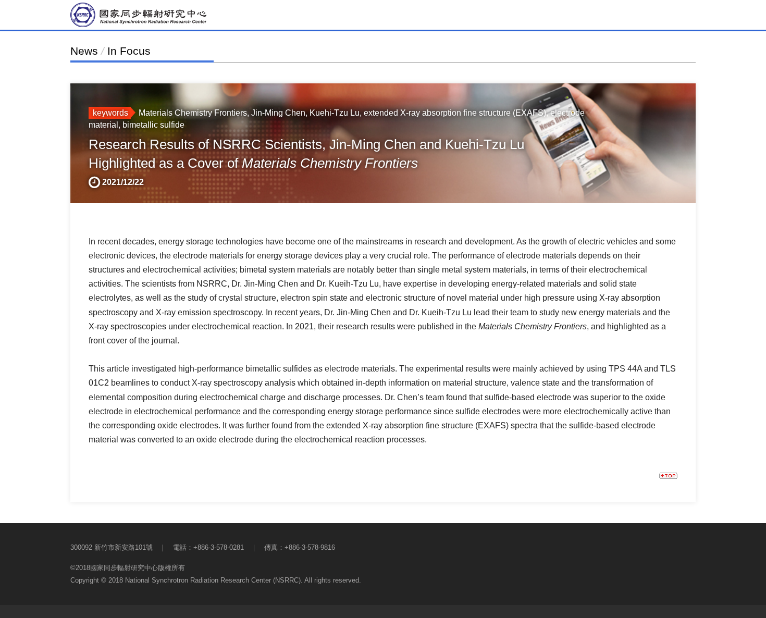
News (84, 51)
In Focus (129, 51)
